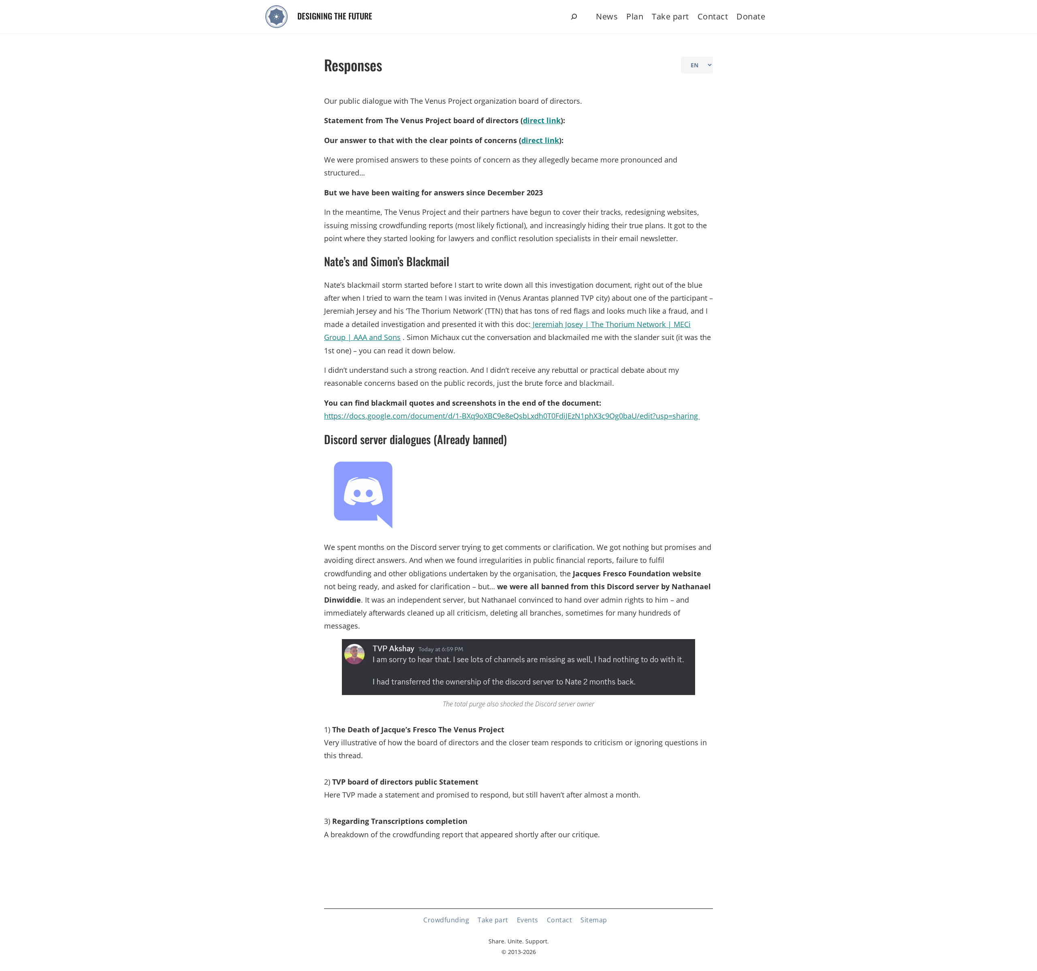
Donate (750, 16)
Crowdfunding (446, 919)
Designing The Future (334, 16)
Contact (713, 16)
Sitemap (593, 919)
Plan (634, 16)
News (607, 16)
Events (527, 919)
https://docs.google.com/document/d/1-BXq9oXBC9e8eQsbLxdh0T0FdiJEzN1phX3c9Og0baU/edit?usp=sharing (512, 416)
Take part (670, 16)
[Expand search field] (574, 16)
